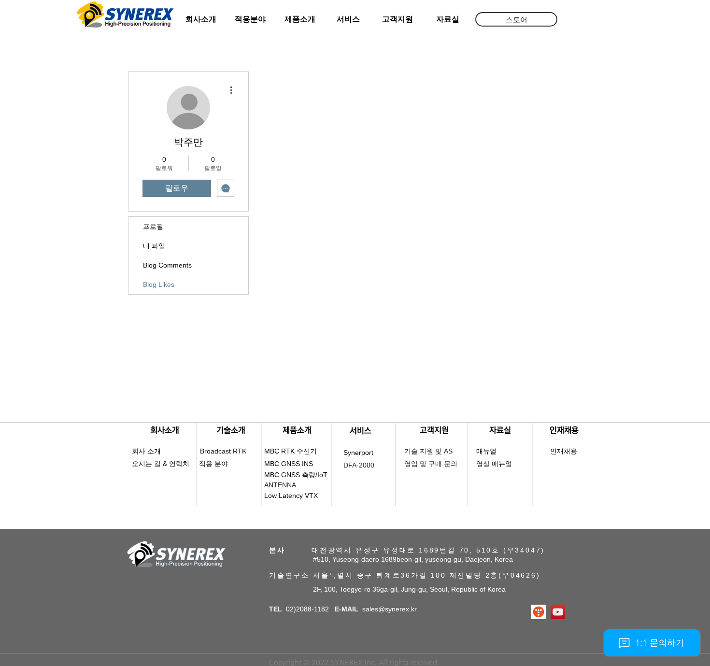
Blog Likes (158, 284)
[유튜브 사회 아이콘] (558, 612)
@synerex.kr (397, 609)
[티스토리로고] (538, 612)
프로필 (153, 226)
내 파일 (154, 246)
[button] (516, 19)
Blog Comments (167, 265)
